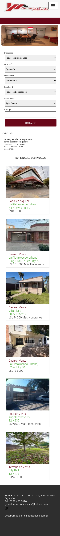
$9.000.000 (15, 211)
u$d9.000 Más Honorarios (25, 423)
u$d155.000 (16, 370)
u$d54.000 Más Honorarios (25, 317)
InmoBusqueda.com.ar (35, 515)
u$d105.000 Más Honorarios (26, 264)
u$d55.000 (15, 477)
